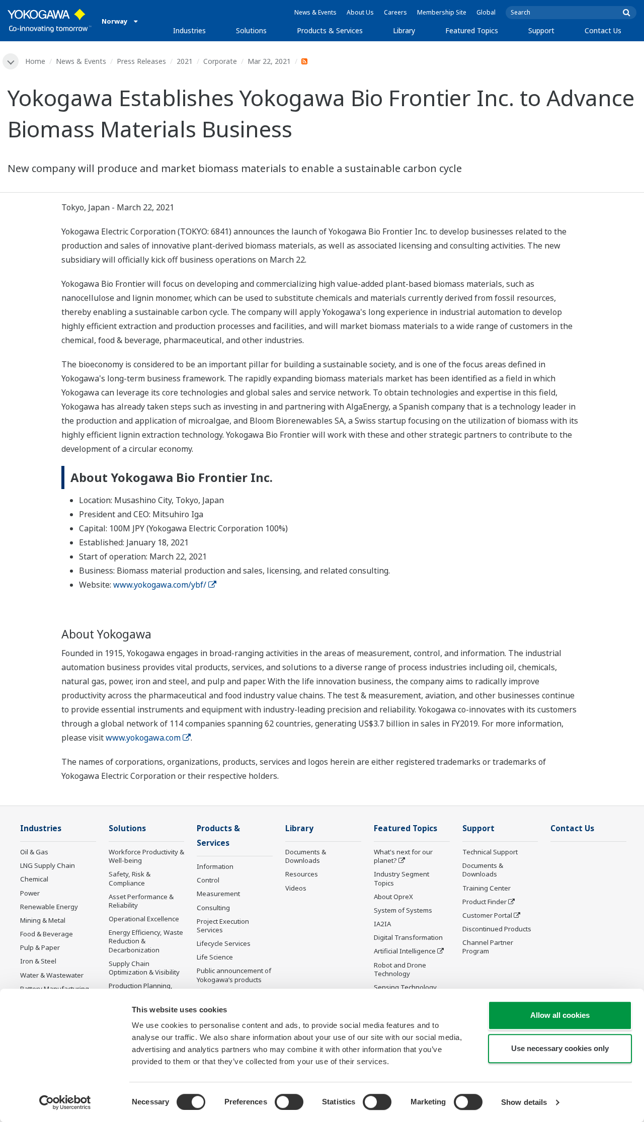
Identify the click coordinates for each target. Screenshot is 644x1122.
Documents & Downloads (305, 856)
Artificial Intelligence (405, 950)
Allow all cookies (560, 1015)
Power (30, 893)
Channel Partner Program (487, 946)
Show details (524, 1102)
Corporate (220, 61)
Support (541, 30)
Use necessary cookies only (560, 1048)
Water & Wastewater (52, 975)
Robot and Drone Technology (400, 969)
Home (35, 61)
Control (208, 880)
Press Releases (141, 61)
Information (215, 866)
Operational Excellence (144, 918)
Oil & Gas (34, 851)
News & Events (315, 12)
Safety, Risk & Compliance (129, 878)
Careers (395, 12)
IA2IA (382, 923)
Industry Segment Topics (401, 878)
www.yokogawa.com (143, 737)
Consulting (213, 907)
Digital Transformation (408, 937)
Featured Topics (471, 30)
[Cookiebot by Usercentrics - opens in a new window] (65, 1102)
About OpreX (393, 896)
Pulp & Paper (40, 947)
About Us (360, 12)
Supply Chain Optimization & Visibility (144, 968)
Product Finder (484, 901)
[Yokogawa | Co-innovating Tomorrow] (50, 21)
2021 (185, 61)
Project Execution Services (223, 925)
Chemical (34, 879)
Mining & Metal (42, 920)
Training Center (486, 888)
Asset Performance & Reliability (141, 901)
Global (486, 12)
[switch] (289, 1102)
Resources (301, 873)
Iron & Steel (38, 961)
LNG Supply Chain (47, 865)
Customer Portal (487, 915)
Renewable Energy (49, 906)
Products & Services (330, 30)
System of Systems (403, 910)
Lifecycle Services (224, 943)
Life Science (215, 956)
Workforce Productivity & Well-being (146, 856)
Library (404, 30)
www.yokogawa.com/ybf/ (159, 584)
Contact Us (603, 30)
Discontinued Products (496, 928)
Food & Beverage (46, 933)
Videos (295, 888)
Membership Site (441, 12)
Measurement (218, 893)
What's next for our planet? (403, 856)
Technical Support (490, 851)
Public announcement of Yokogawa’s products (234, 975)
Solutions (251, 30)
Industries (189, 30)
